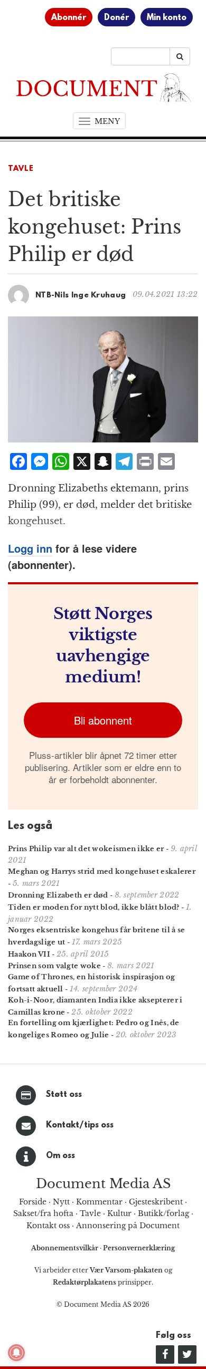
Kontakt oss (48, 1225)
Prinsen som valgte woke (54, 965)
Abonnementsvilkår (65, 1248)
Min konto (166, 18)
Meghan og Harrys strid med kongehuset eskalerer (101, 871)
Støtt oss (64, 1095)
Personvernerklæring (139, 1248)
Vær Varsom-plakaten (126, 1270)
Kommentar (99, 1202)
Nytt (61, 1202)
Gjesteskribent (156, 1202)
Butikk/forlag (163, 1213)
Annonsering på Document (128, 1225)
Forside (32, 1202)
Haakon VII (29, 954)
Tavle (21, 169)
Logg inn (30, 548)
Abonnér (68, 18)
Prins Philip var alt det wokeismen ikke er (86, 848)
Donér (116, 18)
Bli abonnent (103, 720)
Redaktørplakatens (84, 1282)
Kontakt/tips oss (80, 1125)
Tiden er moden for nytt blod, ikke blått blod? (94, 907)
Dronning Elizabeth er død (58, 895)
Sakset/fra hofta (43, 1213)
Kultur (119, 1213)
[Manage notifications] (16, 1352)
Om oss (60, 1156)
